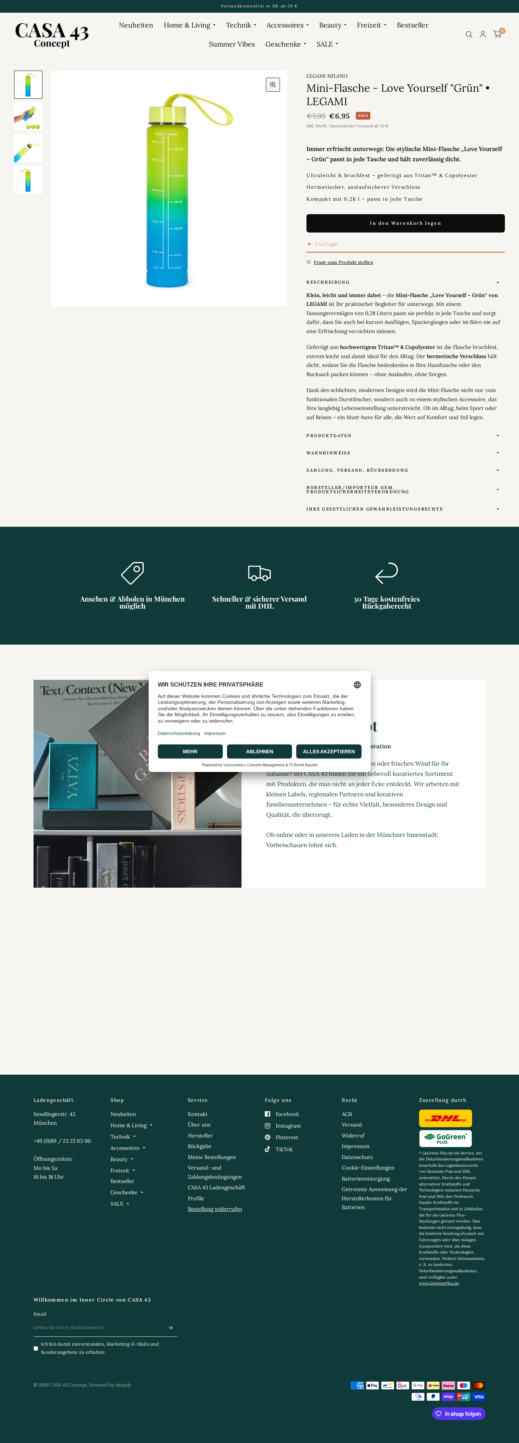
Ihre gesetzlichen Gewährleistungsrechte (374, 509)
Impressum (355, 1146)
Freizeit (369, 24)
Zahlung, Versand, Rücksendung (357, 470)
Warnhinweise (328, 452)
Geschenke (283, 44)
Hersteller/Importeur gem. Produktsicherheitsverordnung (357, 489)
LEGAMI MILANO (326, 76)
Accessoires (285, 24)
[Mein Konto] (483, 34)
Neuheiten (136, 24)
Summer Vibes (232, 44)
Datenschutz (357, 1157)
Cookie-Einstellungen (368, 1167)
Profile (196, 1198)
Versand (352, 1124)
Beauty (330, 24)
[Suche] (469, 34)
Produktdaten (329, 435)
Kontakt (198, 1114)
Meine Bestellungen (212, 1157)
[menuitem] (136, 25)
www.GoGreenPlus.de (439, 1283)
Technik (238, 24)
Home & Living (187, 24)
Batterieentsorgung (366, 1178)
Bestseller (412, 24)
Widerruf (353, 1135)
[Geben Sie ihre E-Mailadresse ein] (170, 1327)
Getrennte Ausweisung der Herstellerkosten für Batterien (374, 1198)
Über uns (199, 1124)
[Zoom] (273, 85)
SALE (325, 44)
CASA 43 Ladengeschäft (216, 1187)
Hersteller (200, 1135)
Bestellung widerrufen (215, 1209)
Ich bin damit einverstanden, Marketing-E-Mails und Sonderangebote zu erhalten (100, 1348)
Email (40, 1314)
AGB (347, 1114)
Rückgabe (199, 1146)
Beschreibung (328, 282)
